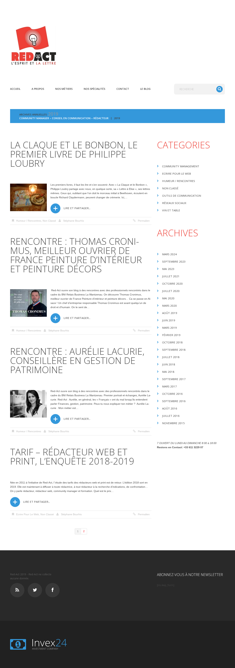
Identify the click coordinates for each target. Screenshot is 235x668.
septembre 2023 (174, 261)
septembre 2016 (174, 401)
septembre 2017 (174, 379)
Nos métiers (64, 89)
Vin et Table (171, 210)
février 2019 (171, 335)
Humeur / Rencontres (28, 220)
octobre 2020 (172, 283)
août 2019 (169, 313)
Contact (122, 89)
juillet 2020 (171, 291)
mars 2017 (169, 386)
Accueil (15, 89)
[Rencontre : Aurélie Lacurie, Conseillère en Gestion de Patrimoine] (28, 404)
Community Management (180, 166)
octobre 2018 (172, 342)
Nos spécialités (94, 89)
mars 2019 (169, 327)
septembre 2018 (174, 349)
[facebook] (52, 590)
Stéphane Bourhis (73, 220)
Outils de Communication (181, 195)
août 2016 (169, 408)
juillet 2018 (171, 357)
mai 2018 (168, 371)
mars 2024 (169, 254)
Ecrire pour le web (27, 514)
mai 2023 (168, 269)
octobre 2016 (172, 394)
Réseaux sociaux (174, 203)
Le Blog (145, 89)
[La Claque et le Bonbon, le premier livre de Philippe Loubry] (28, 197)
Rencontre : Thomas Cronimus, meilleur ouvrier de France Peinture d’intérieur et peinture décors (76, 255)
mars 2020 (169, 305)
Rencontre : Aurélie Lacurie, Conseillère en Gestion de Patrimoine (77, 360)
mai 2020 (168, 298)
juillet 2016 (171, 416)
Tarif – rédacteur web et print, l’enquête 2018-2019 (72, 456)
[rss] (17, 590)
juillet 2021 (171, 276)
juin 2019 (168, 320)
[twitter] (35, 590)
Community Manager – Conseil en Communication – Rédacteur (64, 118)
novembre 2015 (173, 423)
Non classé (49, 220)
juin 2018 (168, 364)
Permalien (144, 220)
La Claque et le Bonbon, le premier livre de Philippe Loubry (74, 154)
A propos (38, 89)
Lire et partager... (77, 208)
